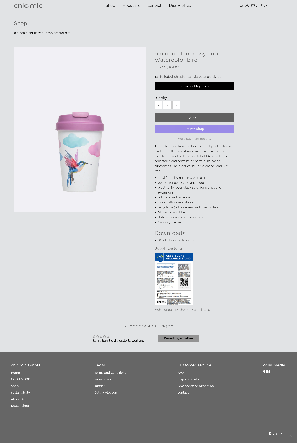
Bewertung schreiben (178, 338)
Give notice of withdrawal (196, 386)
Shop (110, 5)
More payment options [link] (194, 138)
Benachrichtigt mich (194, 86)
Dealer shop (180, 5)
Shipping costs (188, 379)
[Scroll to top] (290, 436)
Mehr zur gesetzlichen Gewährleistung (182, 309)
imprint (99, 386)
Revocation (102, 379)
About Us (131, 5)
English (274, 433)
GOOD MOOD (20, 379)
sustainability (20, 392)
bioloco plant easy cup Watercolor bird (42, 33)
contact (154, 5)
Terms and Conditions (110, 372)
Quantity (161, 98)
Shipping (180, 76)
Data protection (105, 392)
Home (15, 372)
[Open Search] (241, 5)
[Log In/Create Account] (247, 5)
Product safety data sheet (177, 240)
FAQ (181, 372)
